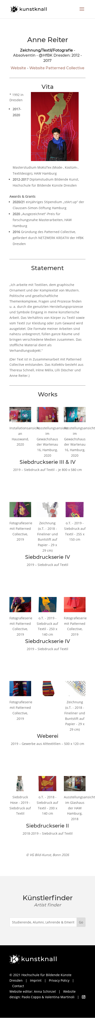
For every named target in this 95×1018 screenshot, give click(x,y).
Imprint (36, 980)
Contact (18, 986)
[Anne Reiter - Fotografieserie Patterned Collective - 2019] (20, 509)
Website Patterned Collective (56, 68)
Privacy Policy (59, 980)
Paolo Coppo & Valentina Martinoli (48, 997)
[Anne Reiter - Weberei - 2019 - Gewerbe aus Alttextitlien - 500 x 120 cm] (47, 688)
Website (18, 68)
